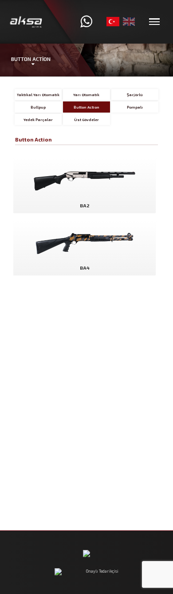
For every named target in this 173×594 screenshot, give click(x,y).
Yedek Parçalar (38, 119)
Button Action (86, 107)
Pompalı (135, 107)
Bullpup (38, 107)
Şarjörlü (135, 94)
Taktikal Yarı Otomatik (38, 94)
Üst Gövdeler (86, 119)
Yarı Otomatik (86, 94)
